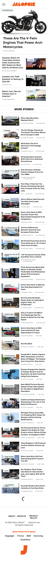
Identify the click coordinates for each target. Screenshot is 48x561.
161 (17, 378)
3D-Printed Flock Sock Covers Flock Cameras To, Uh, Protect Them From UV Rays (33, 243)
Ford (6, 143)
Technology (9, 241)
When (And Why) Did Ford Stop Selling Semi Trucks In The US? (32, 458)
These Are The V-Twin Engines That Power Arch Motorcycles (22, 42)
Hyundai (8, 213)
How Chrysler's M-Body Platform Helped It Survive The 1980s (32, 172)
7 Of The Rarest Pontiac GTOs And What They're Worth (33, 256)
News (31, 60)
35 (18, 321)
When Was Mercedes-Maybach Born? (30, 119)
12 (18, 178)
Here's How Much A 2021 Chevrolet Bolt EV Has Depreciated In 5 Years (31, 330)
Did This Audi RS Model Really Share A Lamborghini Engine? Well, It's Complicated (32, 301)
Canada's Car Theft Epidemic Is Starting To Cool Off (12, 79)
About (11, 516)
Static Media (18, 522)
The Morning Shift (9, 485)
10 (18, 164)
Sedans (7, 130)
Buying (7, 328)
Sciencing (38, 536)
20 (18, 393)
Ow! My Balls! (26, 344)
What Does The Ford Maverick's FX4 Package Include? (31, 145)
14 (18, 248)
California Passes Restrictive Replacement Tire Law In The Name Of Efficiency (33, 402)
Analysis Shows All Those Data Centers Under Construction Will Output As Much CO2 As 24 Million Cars (12, 63)
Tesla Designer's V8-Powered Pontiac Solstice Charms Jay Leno (33, 445)
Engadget (9, 536)
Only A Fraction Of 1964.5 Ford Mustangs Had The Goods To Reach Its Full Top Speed (32, 316)
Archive (21, 516)
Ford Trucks (9, 456)
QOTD (31, 91)
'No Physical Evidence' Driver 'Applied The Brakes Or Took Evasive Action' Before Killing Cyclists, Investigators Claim (33, 431)
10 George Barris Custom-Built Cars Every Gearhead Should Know (32, 159)
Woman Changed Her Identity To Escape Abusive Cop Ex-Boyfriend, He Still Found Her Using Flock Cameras (33, 372)
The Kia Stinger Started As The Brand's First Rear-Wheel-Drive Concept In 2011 (33, 132)
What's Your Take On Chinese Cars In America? (11, 93)
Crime (31, 76)
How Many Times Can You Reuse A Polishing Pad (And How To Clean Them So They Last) (33, 187)
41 (18, 436)
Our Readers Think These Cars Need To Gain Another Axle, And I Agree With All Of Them (33, 472)
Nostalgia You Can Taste (11, 171)
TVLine (20, 536)
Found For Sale (10, 355)
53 (18, 421)
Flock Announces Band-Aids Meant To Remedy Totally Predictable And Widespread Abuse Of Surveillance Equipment (33, 271)
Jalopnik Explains (11, 117)
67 (18, 348)
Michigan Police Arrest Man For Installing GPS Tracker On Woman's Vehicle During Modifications (33, 416)
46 (18, 277)
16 (18, 463)
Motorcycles (8, 10)
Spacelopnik (9, 386)
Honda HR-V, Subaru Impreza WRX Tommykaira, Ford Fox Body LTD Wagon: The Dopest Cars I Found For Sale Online (33, 357)
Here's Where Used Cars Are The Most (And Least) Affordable (32, 201)
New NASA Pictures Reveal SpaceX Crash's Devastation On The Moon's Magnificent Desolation (32, 387)
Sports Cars (9, 314)
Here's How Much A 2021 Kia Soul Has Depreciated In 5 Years (33, 287)
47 (18, 492)
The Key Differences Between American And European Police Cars (30, 230)
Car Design (8, 299)
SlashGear (25, 539)
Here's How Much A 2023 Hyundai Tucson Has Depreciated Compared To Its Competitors (33, 215)
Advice (7, 199)
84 (18, 407)
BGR (29, 536)
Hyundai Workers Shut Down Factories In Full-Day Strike (33, 487)
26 (18, 478)
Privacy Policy (33, 517)
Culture (8, 157)
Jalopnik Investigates (9, 285)
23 (18, 450)
